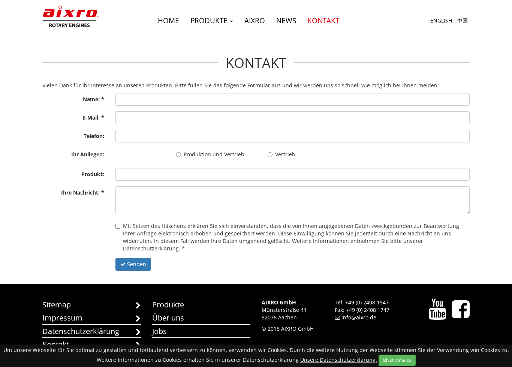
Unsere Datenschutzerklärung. (338, 359)
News (286, 20)
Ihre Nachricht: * (82, 192)
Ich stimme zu (397, 360)
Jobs (159, 331)
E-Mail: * (93, 117)
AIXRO (254, 20)
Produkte (209, 20)
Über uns (168, 318)
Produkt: (92, 174)
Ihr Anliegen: (87, 154)
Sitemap (56, 305)
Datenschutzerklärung (80, 331)
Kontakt (323, 20)
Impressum (62, 318)
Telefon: (94, 135)
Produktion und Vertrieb (214, 154)
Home (168, 20)
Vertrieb (285, 154)
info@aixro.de (358, 317)
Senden (136, 264)
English (441, 20)
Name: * (93, 99)
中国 (462, 20)
